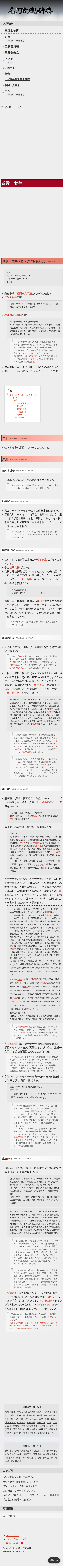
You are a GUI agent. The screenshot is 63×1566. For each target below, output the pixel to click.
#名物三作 (19, 41)
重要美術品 (29, 1477)
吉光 (7, 91)
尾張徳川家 (22, 412)
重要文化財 (15, 1477)
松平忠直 (43, 1429)
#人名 (10, 62)
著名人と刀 (32, 1486)
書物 (35, 1482)
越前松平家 (22, 409)
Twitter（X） (14, 1543)
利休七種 (54, 1495)
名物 (5, 1482)
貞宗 (35, 1419)
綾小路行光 (26, 1419)
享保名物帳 (12, 30)
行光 (41, 1419)
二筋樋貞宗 (12, 46)
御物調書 (20, 1482)
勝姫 (13, 1415)
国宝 (5, 1477)
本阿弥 (9, 58)
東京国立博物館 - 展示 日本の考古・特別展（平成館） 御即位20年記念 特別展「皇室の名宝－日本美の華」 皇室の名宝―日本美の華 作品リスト (33, 1326)
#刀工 (11, 41)
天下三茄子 (42, 1495)
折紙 (7, 1419)
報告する (54, 1560)
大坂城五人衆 (19, 1426)
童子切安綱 (42, 1415)
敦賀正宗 (27, 1454)
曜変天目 (16, 1495)
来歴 (15, 400)
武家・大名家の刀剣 (13, 1486)
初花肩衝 (31, 1415)
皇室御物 (21, 417)
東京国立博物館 (30, 1429)
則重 (47, 1419)
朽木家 (20, 406)
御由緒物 (31, 1422)
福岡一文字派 (12, 85)
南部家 (20, 415)
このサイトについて (24, 1490)
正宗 (7, 36)
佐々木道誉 (22, 403)
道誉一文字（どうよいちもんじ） (24, 395)
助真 (53, 1419)
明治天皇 (17, 1429)
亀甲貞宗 (15, 1419)
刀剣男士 (7, 1490)
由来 (15, 398)
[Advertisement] (31, 142)
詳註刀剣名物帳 (44, 1412)
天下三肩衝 (29, 1495)
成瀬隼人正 (10, 1422)
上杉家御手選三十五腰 (17, 79)
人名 (29, 1482)
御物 (11, 1482)
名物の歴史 (26, 1451)
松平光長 (21, 1415)
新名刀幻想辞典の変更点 (18, 1499)
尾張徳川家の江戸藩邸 (37, 1426)
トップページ (12, 1535)
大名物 (6, 1495)
